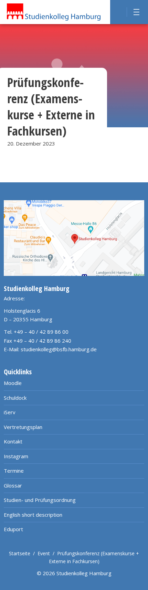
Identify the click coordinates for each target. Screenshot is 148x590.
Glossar (13, 485)
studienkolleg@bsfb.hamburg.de (59, 349)
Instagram (16, 456)
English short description (33, 514)
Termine (14, 470)
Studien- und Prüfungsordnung (40, 499)
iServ (9, 412)
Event (44, 553)
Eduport (13, 529)
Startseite (19, 553)
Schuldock (15, 397)
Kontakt (13, 441)
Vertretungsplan (23, 426)
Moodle (13, 382)
